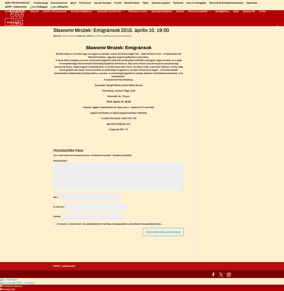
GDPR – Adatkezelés (16, 7)
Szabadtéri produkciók (109, 11)
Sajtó (236, 11)
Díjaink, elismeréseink (55, 11)
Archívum (99, 36)
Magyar (14, 279)
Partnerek (178, 3)
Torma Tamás (69, 36)
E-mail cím (59, 207)
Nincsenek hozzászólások (118, 36)
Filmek (117, 3)
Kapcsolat (251, 3)
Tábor (145, 3)
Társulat (34, 11)
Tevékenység (41, 3)
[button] (11, 286)
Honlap (57, 216)
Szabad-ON (249, 11)
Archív (262, 11)
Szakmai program (161, 3)
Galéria (180, 11)
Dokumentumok (59, 3)
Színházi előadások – (82, 11)
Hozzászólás (60, 161)
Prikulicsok (85, 3)
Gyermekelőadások (161, 11)
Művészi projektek (198, 11)
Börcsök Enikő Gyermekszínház (226, 3)
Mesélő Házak (132, 3)
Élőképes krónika (138, 11)
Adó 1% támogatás (196, 3)
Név (56, 197)
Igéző (73, 3)
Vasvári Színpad (102, 3)
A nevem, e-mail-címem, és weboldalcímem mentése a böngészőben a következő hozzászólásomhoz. (109, 224)
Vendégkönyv (222, 11)
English (14, 283)
